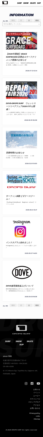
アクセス (36, 405)
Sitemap (37, 419)
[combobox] (21, 24)
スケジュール (35, 399)
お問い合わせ (35, 408)
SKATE (33, 3)
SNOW (26, 3)
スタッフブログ (34, 402)
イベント (36, 392)
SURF (19, 3)
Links (38, 416)
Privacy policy (34, 413)
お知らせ (36, 389)
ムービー (36, 395)
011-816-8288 (8, 366)
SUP (39, 3)
